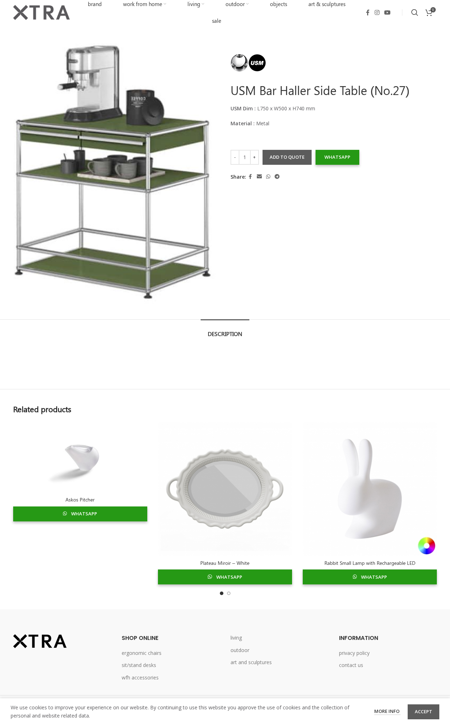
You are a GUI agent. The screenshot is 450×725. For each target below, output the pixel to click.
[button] (337, 157)
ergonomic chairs (142, 653)
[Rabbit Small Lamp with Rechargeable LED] (370, 489)
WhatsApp (337, 157)
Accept (423, 711)
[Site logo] (41, 12)
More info (387, 711)
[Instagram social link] (377, 12)
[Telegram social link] (277, 177)
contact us (351, 665)
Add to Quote (287, 157)
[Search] (415, 12)
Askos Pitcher (80, 499)
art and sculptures (251, 662)
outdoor (240, 650)
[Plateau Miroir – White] (225, 489)
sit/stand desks (139, 665)
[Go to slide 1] (221, 593)
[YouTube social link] (387, 12)
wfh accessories (140, 677)
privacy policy (354, 653)
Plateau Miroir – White (224, 562)
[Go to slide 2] (229, 593)
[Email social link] (259, 177)
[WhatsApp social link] (268, 177)
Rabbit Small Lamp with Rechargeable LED (369, 562)
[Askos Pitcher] (80, 457)
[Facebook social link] (368, 12)
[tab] (225, 330)
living (236, 637)
